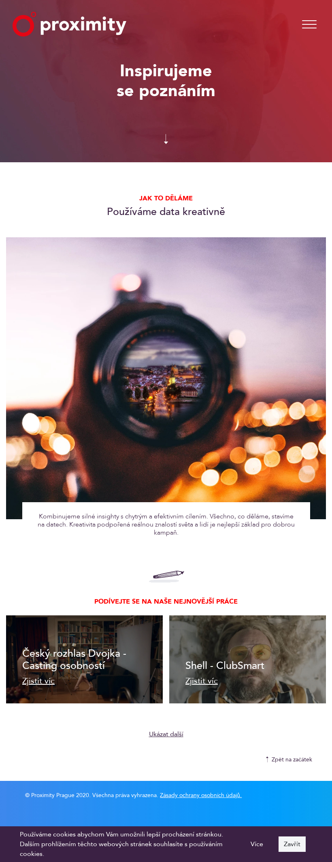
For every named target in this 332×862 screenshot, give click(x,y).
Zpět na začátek (292, 759)
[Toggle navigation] (309, 24)
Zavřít (292, 844)
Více (257, 844)
